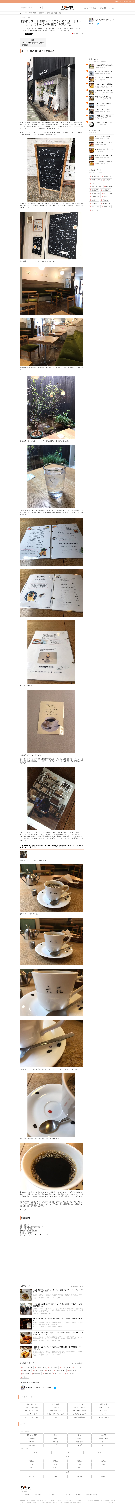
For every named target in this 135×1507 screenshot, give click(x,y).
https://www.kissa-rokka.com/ (37, 1235)
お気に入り (76, 33)
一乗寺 (79, 1438)
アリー (97, 124)
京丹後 (36, 1452)
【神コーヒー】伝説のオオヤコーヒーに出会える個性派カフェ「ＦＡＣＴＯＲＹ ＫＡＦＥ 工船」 (52, 847)
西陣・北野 (31, 1445)
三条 (55, 1435)
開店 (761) (105, 200)
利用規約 (78, 1494)
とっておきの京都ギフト (91, 8)
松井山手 (55, 1442)
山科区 (103, 1461)
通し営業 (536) (95, 193)
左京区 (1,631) (106, 190)
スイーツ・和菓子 (79, 1407)
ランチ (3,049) (26, 1370)
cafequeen (98, 79)
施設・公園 (103, 1404)
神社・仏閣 (55, 1404)
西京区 (31, 1467)
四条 (79, 1435)
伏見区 (79, 1464)
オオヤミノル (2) (41, 1367)
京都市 (67, 1456)
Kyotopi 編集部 (99, 73)
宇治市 (103, 1476)
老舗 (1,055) (94, 190)
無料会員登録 (103, 8)
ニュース (103, 1414)
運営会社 (27, 1494)
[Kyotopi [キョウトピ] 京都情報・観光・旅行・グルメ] (67, 9)
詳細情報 (25, 45)
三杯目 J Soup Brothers (39, 1313)
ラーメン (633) (107, 193)
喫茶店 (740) (25, 1373)
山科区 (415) (94, 210)
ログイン (111, 8)
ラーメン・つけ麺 (103, 1407)
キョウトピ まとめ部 (100, 99)
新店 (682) (109, 186)
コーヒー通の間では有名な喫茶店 (33, 43)
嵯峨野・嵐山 (103, 1438)
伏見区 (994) (107, 180)
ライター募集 (50, 1494)
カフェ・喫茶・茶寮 (31, 1407)
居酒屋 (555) (94, 203)
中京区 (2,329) (107, 176)
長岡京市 (79, 1476)
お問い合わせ (38, 1494)
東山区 (55, 1461)
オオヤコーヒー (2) (27, 1367)
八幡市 (55, 1476)
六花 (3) (49, 1370)
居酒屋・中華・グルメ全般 (55, 1414)
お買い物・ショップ (79, 1414)
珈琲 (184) (25, 1377)
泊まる (55, 1417)
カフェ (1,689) (54, 1367)
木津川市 (31, 1476)
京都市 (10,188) (38, 1370)
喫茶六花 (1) (72, 1370)
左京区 (79, 1461)
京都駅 (55, 1438)
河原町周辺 (31, 1438)
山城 (67, 1472)
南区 (55, 1464)
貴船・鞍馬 (79, 1442)
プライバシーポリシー (65, 1494)
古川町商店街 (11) (60, 1370)
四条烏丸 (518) (95, 196)
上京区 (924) (94, 200)
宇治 (55, 1445)
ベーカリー (55, 1407)
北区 (31, 1464)
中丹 (67, 1452)
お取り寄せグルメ (103, 1417)
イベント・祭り (79, 1404)
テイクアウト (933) (96, 186)
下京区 (103, 1464)
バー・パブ (103, 1410)
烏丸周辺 (103, 1435)
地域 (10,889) (37, 1373)
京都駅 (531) (106, 207)
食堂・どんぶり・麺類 (31, 1410)
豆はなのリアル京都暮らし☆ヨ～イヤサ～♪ (44, 1298)
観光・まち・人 (31, 1404)
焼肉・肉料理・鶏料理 (79, 1410)
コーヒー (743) (65, 1367)
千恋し (97, 67)
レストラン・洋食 (31, 1414)
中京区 (55, 1467)
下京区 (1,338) (95, 183)
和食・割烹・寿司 (55, 1410)
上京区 (79, 1467)
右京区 (31, 1461)
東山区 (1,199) (70, 1373)
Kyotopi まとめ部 (99, 118)
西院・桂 (103, 1445)
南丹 (99, 1452)
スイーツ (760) (78, 1367)
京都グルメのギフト (91, 1494)
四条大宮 (79, 1445)
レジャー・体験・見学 (31, 1417)
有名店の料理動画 (79, 1417)
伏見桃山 (31, 1442)
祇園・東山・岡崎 (31, 1435)
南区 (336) (106, 196)
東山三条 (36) (58, 1373)
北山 (103, 1442)
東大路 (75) (47, 1373)
